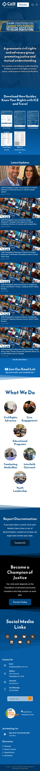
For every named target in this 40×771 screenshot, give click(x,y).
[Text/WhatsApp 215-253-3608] (4, 689)
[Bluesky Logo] (24, 636)
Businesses (8, 756)
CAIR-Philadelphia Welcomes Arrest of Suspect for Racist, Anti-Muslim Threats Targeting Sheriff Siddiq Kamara (19, 287)
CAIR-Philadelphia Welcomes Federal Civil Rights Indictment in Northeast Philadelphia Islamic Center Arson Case (19, 254)
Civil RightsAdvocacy (10, 418)
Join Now (12, 736)
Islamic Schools (10, 749)
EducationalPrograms (20, 442)
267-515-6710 (13, 683)
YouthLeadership (20, 489)
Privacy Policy (24, 768)
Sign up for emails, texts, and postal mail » (20, 372)
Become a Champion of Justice (20, 572)
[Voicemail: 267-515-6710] (4, 682)
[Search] (32, 5)
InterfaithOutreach (29, 465)
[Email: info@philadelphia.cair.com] (4, 665)
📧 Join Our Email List (20, 369)
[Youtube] (20, 642)
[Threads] (28, 642)
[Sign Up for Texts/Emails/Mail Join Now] (4, 734)
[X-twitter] (32, 636)
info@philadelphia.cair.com (18, 667)
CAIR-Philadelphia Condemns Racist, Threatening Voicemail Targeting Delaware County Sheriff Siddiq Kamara (19, 319)
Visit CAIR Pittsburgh (8, 7)
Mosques (7, 746)
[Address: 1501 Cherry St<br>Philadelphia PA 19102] (4, 673)
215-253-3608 (13, 690)
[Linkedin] (11, 642)
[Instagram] (7, 636)
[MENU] (37, 5)
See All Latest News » (20, 360)
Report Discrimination (20, 518)
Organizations (9, 752)
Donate (23, 4)
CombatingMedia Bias (10, 465)
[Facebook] (15, 636)
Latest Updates (20, 162)
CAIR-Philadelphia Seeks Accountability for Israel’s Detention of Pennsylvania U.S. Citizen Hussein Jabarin (19, 190)
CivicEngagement (29, 418)
